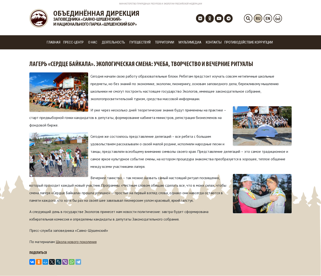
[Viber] (65, 262)
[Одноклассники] (39, 262)
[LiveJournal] (58, 262)
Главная (53, 42)
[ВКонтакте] (32, 262)
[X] (52, 262)
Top (310, 265)
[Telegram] (78, 262)
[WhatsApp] (71, 262)
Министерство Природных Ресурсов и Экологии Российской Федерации (160, 4)
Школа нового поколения (76, 241)
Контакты (214, 42)
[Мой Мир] (45, 262)
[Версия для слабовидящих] (278, 18)
